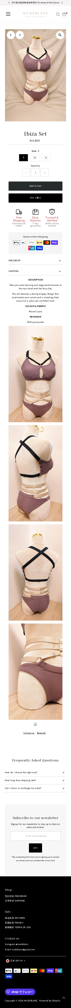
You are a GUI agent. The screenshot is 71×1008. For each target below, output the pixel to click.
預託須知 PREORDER (16, 896)
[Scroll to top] (63, 998)
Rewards (41, 733)
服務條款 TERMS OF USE (18, 927)
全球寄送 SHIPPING (15, 900)
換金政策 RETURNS (15, 918)
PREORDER (14, 260)
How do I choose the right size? (21, 772)
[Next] (20, 35)
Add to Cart (35, 186)
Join (35, 847)
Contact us (28, 733)
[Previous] (11, 35)
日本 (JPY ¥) (16, 960)
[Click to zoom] (60, 35)
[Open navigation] (8, 14)
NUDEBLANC (30, 1000)
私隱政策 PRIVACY (14, 922)
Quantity (35, 165)
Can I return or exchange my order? (23, 788)
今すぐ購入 (35, 198)
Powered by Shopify (49, 1000)
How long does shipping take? (20, 780)
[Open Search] (58, 14)
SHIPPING (14, 271)
